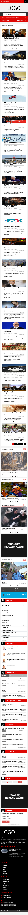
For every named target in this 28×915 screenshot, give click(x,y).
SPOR (3, 869)
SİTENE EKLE (5, 885)
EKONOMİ (4, 873)
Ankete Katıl (5, 821)
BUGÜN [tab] (4, 675)
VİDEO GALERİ (5, 881)
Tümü (25, 449)
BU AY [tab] (21, 675)
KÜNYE (4, 887)
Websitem (21, 910)
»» (25, 443)
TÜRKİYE (4, 865)
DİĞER (4, 867)
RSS (3, 883)
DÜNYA (4, 871)
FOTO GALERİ (5, 879)
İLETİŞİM (4, 889)
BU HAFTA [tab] (12, 675)
